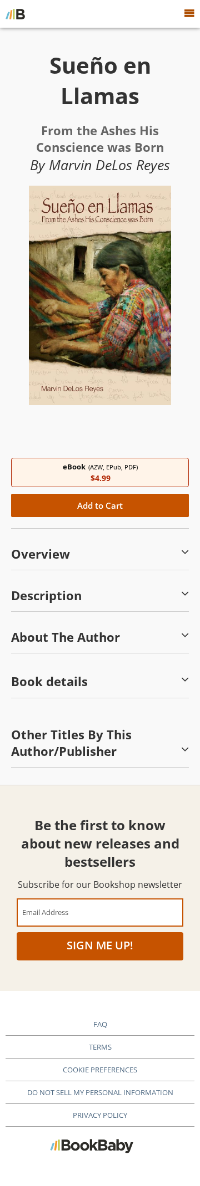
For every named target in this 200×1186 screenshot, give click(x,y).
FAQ (100, 1024)
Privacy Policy (100, 1115)
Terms (100, 1047)
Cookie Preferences (100, 1070)
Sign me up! (100, 945)
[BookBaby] (15, 14)
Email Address (45, 912)
